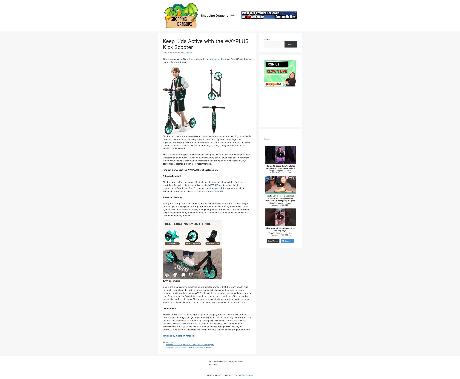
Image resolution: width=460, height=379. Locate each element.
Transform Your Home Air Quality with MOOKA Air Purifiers (189, 347)
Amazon (216, 59)
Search (267, 39)
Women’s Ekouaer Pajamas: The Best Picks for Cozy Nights (190, 345)
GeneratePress (246, 375)
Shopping (169, 342)
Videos (233, 15)
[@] (280, 140)
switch (217, 188)
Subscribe (288, 241)
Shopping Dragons (214, 15)
